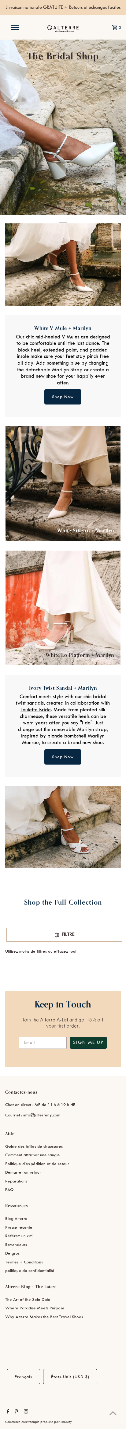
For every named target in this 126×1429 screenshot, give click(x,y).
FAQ (9, 1189)
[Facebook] (7, 1412)
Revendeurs (16, 1244)
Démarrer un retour (23, 1172)
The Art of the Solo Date (27, 1299)
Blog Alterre (16, 1218)
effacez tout (65, 951)
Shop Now (63, 396)
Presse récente (18, 1227)
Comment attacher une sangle (32, 1155)
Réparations (16, 1181)
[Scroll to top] (113, 1413)
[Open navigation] (16, 27)
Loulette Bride (35, 710)
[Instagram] (25, 1412)
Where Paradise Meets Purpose (35, 1308)
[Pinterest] (15, 1412)
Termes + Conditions (24, 1262)
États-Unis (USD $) (70, 1377)
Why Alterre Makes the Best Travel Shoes (44, 1317)
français (23, 1377)
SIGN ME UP (88, 1042)
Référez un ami (19, 1236)
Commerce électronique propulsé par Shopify (38, 1422)
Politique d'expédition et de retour (37, 1163)
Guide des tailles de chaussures (34, 1146)
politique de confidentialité (29, 1270)
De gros (12, 1253)
